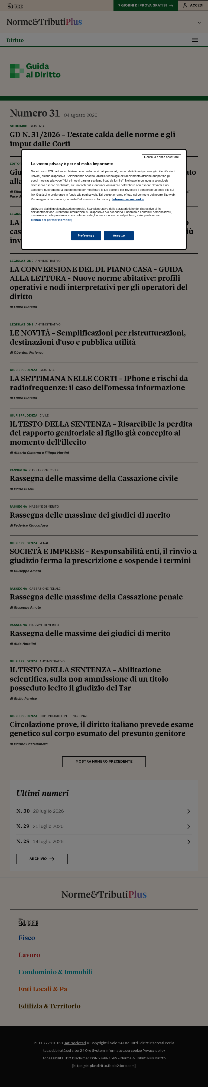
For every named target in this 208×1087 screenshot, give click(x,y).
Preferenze (86, 235)
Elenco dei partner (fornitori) (51, 219)
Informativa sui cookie (128, 199)
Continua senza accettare (161, 156)
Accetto (119, 235)
